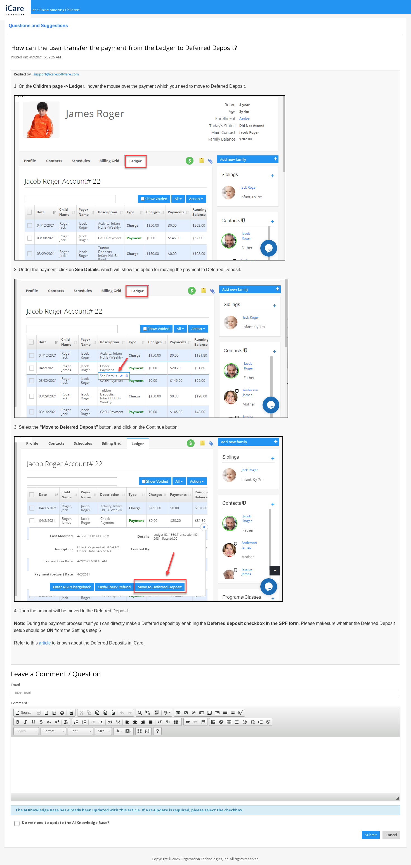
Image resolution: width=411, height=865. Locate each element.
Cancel (391, 834)
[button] (23, 712)
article (45, 643)
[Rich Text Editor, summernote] (205, 765)
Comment (19, 703)
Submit (371, 834)
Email (15, 685)
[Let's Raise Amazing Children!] (17, 7)
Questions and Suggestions (38, 25)
